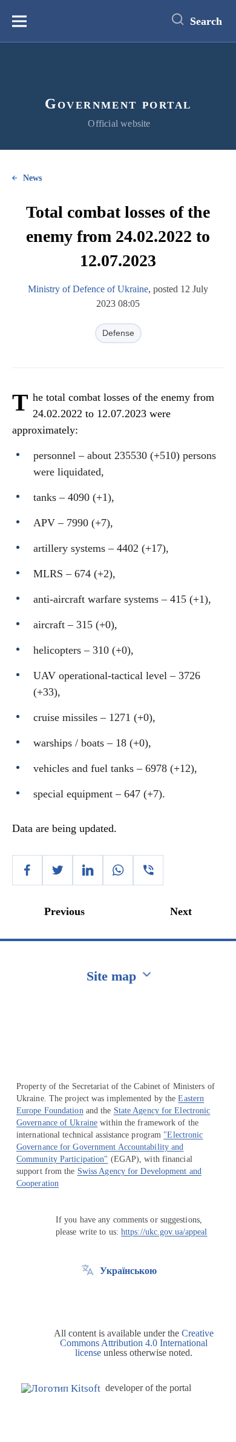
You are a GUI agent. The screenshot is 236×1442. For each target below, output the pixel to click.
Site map (111, 976)
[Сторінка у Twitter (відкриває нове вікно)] (87, 1298)
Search (206, 21)
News (32, 178)
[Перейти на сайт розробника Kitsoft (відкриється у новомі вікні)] (60, 1388)
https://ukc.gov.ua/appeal (164, 1231)
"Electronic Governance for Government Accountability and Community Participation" (109, 1147)
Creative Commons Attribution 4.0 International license (137, 1343)
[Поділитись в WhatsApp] (118, 870)
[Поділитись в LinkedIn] (87, 870)
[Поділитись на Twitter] (57, 870)
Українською (128, 1271)
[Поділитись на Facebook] (27, 870)
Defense (118, 333)
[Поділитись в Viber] (148, 870)
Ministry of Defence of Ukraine (88, 289)
